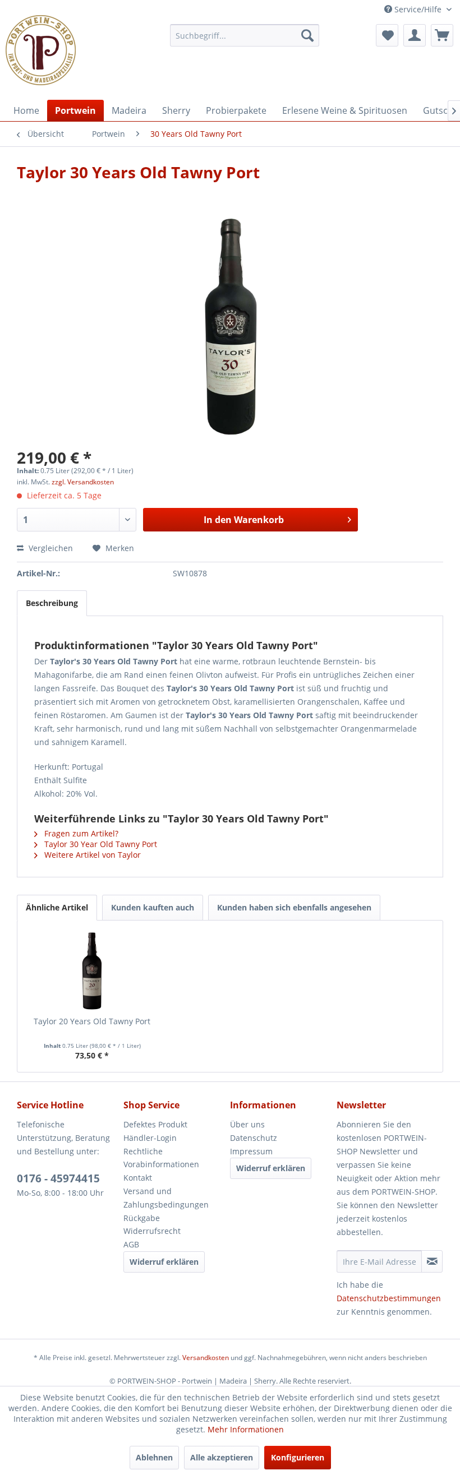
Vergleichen (49, 548)
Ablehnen (154, 1457)
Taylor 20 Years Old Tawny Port (92, 1021)
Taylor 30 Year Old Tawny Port (99, 844)
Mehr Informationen (246, 1429)
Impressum (251, 1151)
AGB (131, 1244)
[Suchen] (307, 35)
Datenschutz (253, 1137)
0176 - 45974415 (58, 1178)
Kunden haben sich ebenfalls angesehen (294, 907)
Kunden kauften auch (152, 907)
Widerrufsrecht (152, 1231)
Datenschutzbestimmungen (389, 1298)
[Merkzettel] (387, 35)
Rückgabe (141, 1218)
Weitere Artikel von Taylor (91, 854)
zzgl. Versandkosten (83, 482)
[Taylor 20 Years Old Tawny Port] (92, 971)
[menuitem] (245, 35)
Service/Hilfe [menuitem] (418, 9)
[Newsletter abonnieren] (432, 1261)
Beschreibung (52, 603)
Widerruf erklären (164, 1261)
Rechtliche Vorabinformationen (161, 1158)
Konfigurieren (297, 1457)
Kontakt (137, 1177)
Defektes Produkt (155, 1124)
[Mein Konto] (414, 35)
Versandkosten (205, 1357)
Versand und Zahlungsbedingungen (166, 1198)
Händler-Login (150, 1137)
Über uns (247, 1124)
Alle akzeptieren (221, 1457)
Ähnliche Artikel (57, 907)
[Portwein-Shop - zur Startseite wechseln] (41, 50)
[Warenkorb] (442, 35)
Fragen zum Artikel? (80, 833)
